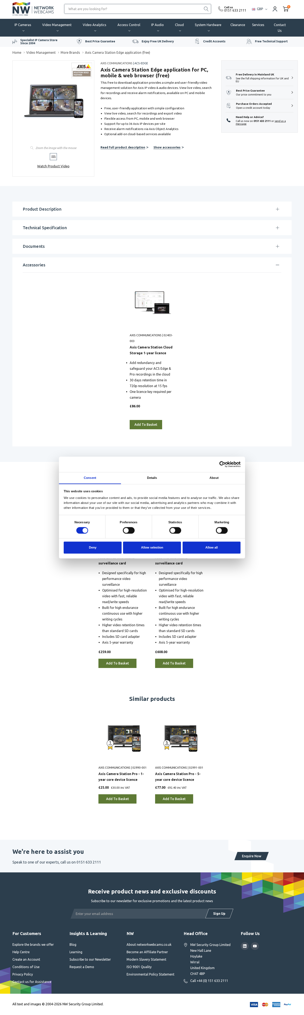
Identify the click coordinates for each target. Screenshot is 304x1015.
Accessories (34, 264)
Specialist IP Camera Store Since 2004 (38, 41)
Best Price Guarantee (100, 41)
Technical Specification (45, 227)
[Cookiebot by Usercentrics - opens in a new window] (222, 464)
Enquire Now (251, 856)
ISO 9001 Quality (139, 967)
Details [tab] (152, 477)
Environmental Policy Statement (150, 974)
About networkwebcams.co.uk (149, 944)
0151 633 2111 (235, 10)
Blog (72, 944)
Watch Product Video (53, 166)
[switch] (129, 530)
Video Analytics (94, 25)
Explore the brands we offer (33, 944)
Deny (92, 547)
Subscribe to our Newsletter (90, 959)
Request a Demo (81, 967)
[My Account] (275, 9)
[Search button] (206, 9)
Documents (34, 246)
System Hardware (208, 25)
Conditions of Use (25, 967)
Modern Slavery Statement (146, 959)
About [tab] (214, 477)
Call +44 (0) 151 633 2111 (209, 981)
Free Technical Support (271, 41)
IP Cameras (22, 25)
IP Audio (157, 25)
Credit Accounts (214, 41)
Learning (75, 952)
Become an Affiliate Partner (147, 952)
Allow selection (152, 547)
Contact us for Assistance (31, 982)
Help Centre (21, 952)
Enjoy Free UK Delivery (158, 41)
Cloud (179, 25)
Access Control (128, 25)
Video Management (57, 25)
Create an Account (26, 959)
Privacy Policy (22, 974)
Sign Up (219, 913)
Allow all (211, 547)
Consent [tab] (90, 477)
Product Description (42, 209)
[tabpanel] (152, 353)
